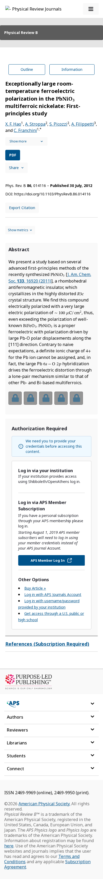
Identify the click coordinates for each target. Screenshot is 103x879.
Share (14, 167)
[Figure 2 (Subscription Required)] (30, 398)
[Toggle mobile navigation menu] (91, 9)
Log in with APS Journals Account (52, 594)
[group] (51, 401)
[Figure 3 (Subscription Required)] (45, 398)
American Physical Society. (44, 804)
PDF (12, 154)
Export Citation (22, 207)
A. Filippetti (82, 124)
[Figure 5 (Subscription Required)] (76, 398)
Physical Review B (21, 32)
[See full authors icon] (26, 141)
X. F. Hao (13, 124)
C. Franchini (25, 130)
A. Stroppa (35, 124)
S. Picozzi (58, 124)
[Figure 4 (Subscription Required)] (61, 398)
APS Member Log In (48, 560)
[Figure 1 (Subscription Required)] (15, 398)
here (8, 846)
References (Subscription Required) (47, 644)
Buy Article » (35, 588)
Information (72, 69)
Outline (27, 69)
